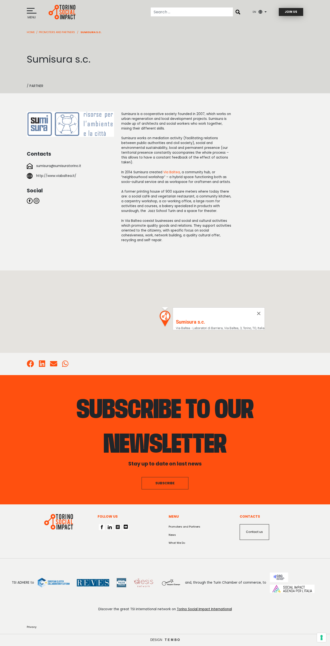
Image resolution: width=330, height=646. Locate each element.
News (172, 535)
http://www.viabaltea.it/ (56, 176)
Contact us (254, 532)
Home (31, 32)
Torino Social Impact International (204, 609)
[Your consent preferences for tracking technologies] (321, 637)
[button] (165, 318)
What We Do (177, 543)
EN (254, 12)
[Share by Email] (53, 365)
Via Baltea (171, 172)
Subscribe (165, 483)
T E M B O (172, 640)
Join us (291, 12)
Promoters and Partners (57, 32)
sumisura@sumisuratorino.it (58, 166)
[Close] (259, 313)
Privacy (31, 627)
